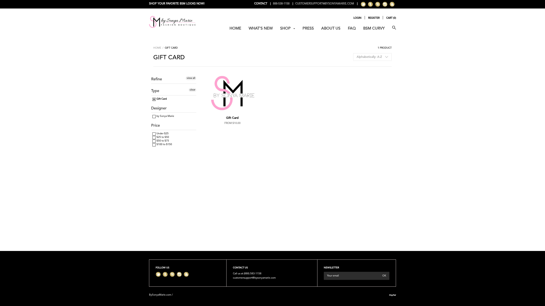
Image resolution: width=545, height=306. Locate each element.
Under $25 (162, 133)
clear (192, 90)
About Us (330, 28)
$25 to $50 (162, 137)
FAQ (352, 28)
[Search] (394, 30)
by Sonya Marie (165, 116)
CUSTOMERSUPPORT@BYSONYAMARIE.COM (324, 3)
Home (235, 28)
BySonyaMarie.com (160, 295)
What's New (261, 28)
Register (374, 18)
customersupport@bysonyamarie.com (254, 278)
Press (308, 28)
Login (357, 18)
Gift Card (161, 99)
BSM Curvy (374, 28)
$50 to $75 (162, 141)
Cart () (391, 18)
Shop (286, 28)
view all (191, 78)
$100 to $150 (164, 144)
